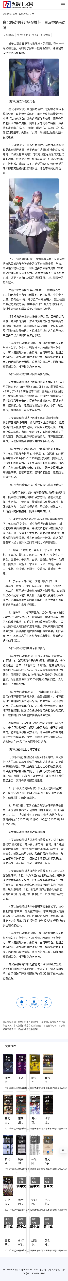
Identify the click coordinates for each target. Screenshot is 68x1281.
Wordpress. (13, 1269)
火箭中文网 (45, 1269)
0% (63, 1150)
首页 (15, 14)
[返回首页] (19, 4)
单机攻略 (23, 14)
